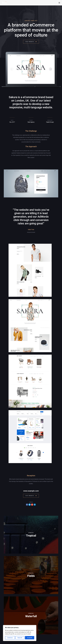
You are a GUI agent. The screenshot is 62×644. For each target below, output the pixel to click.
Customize (10, 637)
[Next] (50, 69)
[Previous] (11, 69)
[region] (19, 633)
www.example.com (31, 491)
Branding (31, 532)
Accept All (29, 637)
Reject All (20, 637)
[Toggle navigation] (45, 2)
